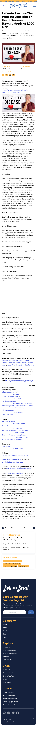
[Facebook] (17, 713)
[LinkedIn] (13, 713)
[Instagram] (8, 713)
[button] (2, 6)
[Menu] (34, 5)
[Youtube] (4, 713)
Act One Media (7, 719)
